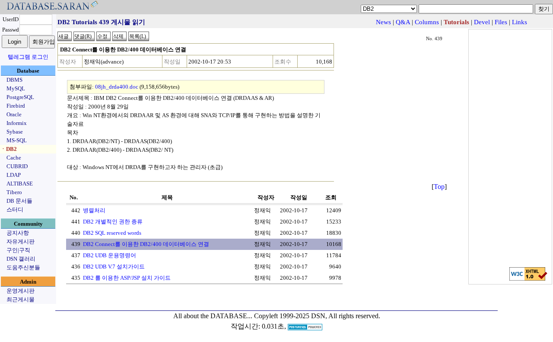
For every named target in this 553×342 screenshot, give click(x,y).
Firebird (15, 105)
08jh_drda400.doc (116, 86)
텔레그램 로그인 (28, 57)
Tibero (14, 192)
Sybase (14, 131)
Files (501, 22)
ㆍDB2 (8, 149)
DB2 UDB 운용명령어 (109, 255)
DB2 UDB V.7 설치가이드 (114, 266)
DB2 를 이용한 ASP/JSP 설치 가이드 (127, 278)
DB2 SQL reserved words (112, 233)
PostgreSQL (20, 97)
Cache (13, 157)
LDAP (13, 175)
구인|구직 (18, 250)
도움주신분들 (23, 267)
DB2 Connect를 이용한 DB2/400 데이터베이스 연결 (146, 244)
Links (519, 22)
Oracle (14, 114)
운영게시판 (20, 291)
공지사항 (17, 233)
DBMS (14, 80)
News (383, 22)
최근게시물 (20, 299)
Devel (482, 22)
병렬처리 (94, 210)
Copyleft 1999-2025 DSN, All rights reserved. (317, 316)
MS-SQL (16, 140)
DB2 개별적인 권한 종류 (113, 221)
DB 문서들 (19, 201)
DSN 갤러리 (20, 259)
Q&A (403, 22)
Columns (427, 22)
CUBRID (17, 166)
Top (439, 186)
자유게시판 (20, 241)
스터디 (14, 209)
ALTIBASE (19, 183)
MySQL (15, 88)
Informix (16, 123)
